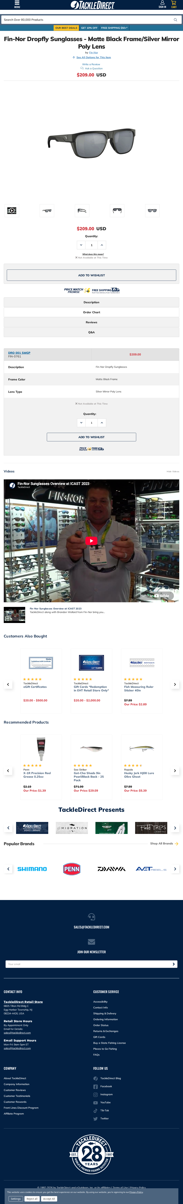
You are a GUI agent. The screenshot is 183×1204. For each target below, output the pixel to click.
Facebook (106, 1086)
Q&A (91, 332)
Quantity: (91, 236)
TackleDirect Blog (110, 1078)
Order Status (100, 1025)
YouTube (105, 1102)
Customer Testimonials (17, 1096)
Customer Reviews (15, 1090)
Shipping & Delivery (104, 1013)
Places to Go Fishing (105, 1048)
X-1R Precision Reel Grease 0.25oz (37, 774)
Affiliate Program (14, 1113)
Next (175, 828)
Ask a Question (94, 68)
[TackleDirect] (92, 5)
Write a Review (91, 64)
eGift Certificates (35, 687)
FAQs (96, 1054)
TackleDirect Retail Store (23, 1002)
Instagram (106, 1094)
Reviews (91, 322)
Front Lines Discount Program (21, 1107)
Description (91, 302)
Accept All (49, 1198)
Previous (8, 828)
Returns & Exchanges (105, 1031)
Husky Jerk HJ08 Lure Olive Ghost (139, 774)
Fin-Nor (93, 52)
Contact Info (100, 1007)
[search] (175, 20)
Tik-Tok (104, 1110)
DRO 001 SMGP (19, 353)
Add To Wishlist (91, 275)
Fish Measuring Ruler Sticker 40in (139, 688)
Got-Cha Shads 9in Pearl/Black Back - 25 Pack (89, 776)
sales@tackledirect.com (17, 1032)
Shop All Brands (162, 843)
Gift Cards (99, 1037)
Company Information (16, 1084)
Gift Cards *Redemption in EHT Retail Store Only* (91, 688)
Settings (16, 1198)
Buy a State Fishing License (109, 1043)
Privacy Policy (138, 1187)
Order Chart (91, 312)
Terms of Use (120, 1187)
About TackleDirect (15, 1078)
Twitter (104, 1118)
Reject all (32, 1198)
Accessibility (100, 1001)
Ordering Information (105, 1019)
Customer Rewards (15, 1101)
